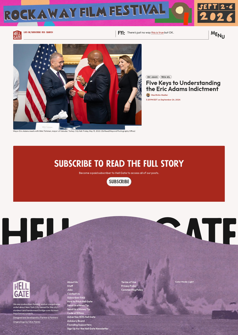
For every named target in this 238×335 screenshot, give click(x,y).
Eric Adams (152, 77)
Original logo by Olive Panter (26, 321)
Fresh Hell (165, 77)
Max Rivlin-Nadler (159, 95)
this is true (157, 32)
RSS (43, 32)
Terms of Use (128, 282)
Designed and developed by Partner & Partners (35, 317)
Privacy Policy (128, 285)
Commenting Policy (132, 289)
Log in (27, 32)
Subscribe (36, 32)
